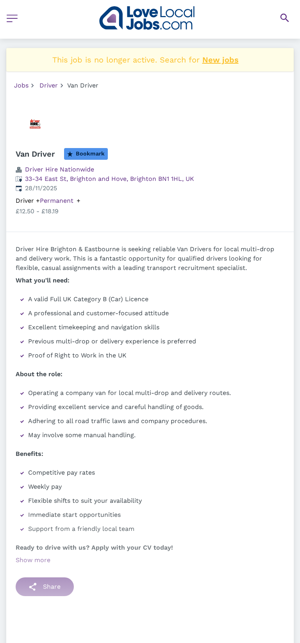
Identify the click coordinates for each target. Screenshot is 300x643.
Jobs (21, 85)
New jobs (220, 59)
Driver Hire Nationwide (59, 169)
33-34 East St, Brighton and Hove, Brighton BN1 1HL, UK (109, 178)
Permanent (56, 200)
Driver (48, 85)
